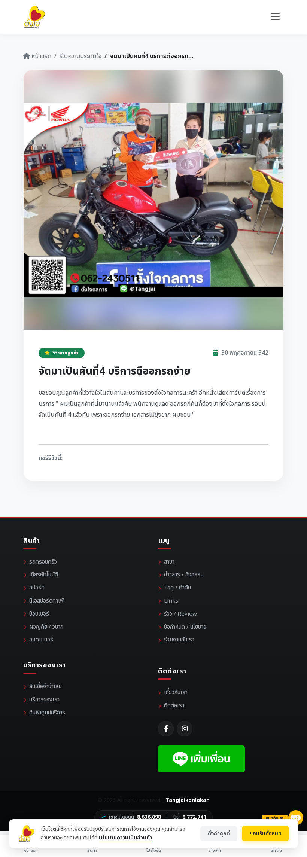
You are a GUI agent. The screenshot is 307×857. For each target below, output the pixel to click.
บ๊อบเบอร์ (39, 614)
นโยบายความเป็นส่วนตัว (125, 838)
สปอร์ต (37, 587)
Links (171, 601)
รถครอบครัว (43, 562)
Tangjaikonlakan (188, 800)
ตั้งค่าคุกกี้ (219, 834)
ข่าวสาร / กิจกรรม (184, 574)
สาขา (169, 562)
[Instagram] (184, 728)
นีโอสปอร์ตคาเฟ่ (46, 601)
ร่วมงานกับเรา (179, 639)
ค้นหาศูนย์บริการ (47, 712)
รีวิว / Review (180, 614)
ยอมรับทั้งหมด (265, 834)
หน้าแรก (40, 56)
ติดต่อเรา (174, 705)
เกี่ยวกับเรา (176, 692)
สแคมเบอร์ (41, 639)
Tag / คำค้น (177, 587)
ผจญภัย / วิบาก (46, 627)
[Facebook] (166, 728)
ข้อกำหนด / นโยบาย (185, 627)
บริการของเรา (44, 699)
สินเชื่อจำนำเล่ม (45, 686)
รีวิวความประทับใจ (80, 56)
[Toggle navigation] (275, 17)
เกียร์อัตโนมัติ (43, 574)
